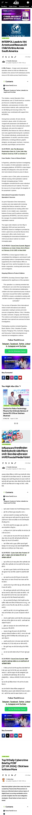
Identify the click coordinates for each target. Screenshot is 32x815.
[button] (15, 423)
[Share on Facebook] (3, 57)
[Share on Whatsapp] (9, 57)
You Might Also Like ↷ (11, 386)
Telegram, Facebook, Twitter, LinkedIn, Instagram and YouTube (15, 91)
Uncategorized (6, 444)
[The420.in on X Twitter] (8, 378)
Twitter (21, 344)
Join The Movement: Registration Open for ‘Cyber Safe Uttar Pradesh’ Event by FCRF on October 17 (14, 151)
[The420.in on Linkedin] (16, 378)
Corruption (7, 405)
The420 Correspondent (11, 416)
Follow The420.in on (11, 85)
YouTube (22, 346)
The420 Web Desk (12, 61)
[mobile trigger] (3, 2)
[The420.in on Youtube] (20, 378)
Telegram (5, 344)
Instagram (12, 346)
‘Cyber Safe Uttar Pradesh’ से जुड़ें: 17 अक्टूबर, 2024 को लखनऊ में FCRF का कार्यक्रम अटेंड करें (15, 555)
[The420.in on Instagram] (12, 378)
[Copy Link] (15, 57)
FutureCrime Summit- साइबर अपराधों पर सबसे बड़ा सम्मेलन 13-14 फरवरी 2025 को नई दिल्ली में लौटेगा (15, 661)
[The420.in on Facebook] (3, 378)
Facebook (14, 344)
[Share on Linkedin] (12, 57)
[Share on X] (6, 57)
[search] (24, 2)
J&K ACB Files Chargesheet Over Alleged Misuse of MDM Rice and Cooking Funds (14, 410)
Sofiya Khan (10, 779)
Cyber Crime (5, 38)
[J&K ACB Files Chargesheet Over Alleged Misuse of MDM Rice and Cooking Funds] (16, 397)
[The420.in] (16, 2)
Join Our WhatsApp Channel (17, 351)
